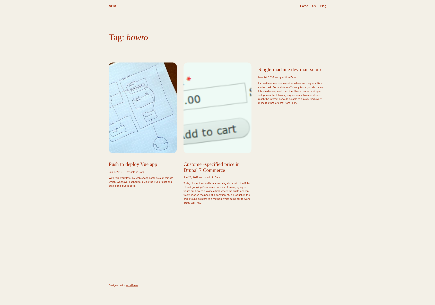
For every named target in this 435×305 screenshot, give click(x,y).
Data (141, 172)
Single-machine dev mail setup (289, 69)
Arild (112, 6)
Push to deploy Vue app (133, 164)
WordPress (132, 285)
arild (132, 172)
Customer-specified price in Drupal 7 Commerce (212, 167)
